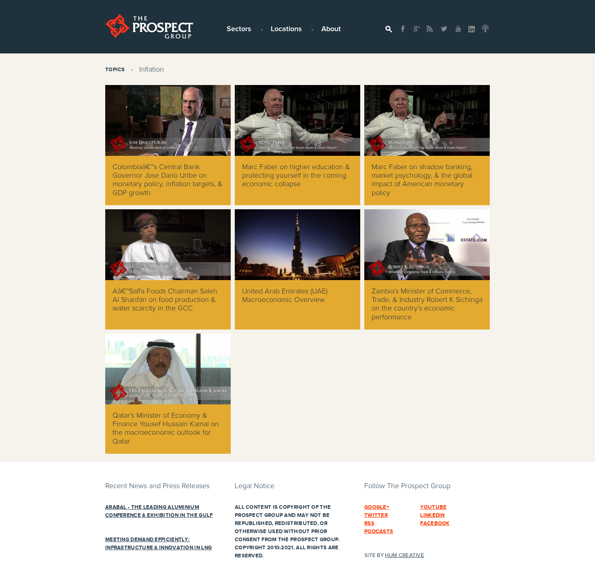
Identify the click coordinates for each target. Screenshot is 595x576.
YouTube (433, 507)
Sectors (239, 29)
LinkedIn (432, 515)
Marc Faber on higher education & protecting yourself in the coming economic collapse (296, 176)
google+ (376, 507)
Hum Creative (404, 555)
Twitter (376, 515)
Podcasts (378, 531)
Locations (286, 29)
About (331, 29)
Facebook (434, 523)
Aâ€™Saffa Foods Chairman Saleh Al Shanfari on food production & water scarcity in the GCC (165, 300)
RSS (369, 523)
